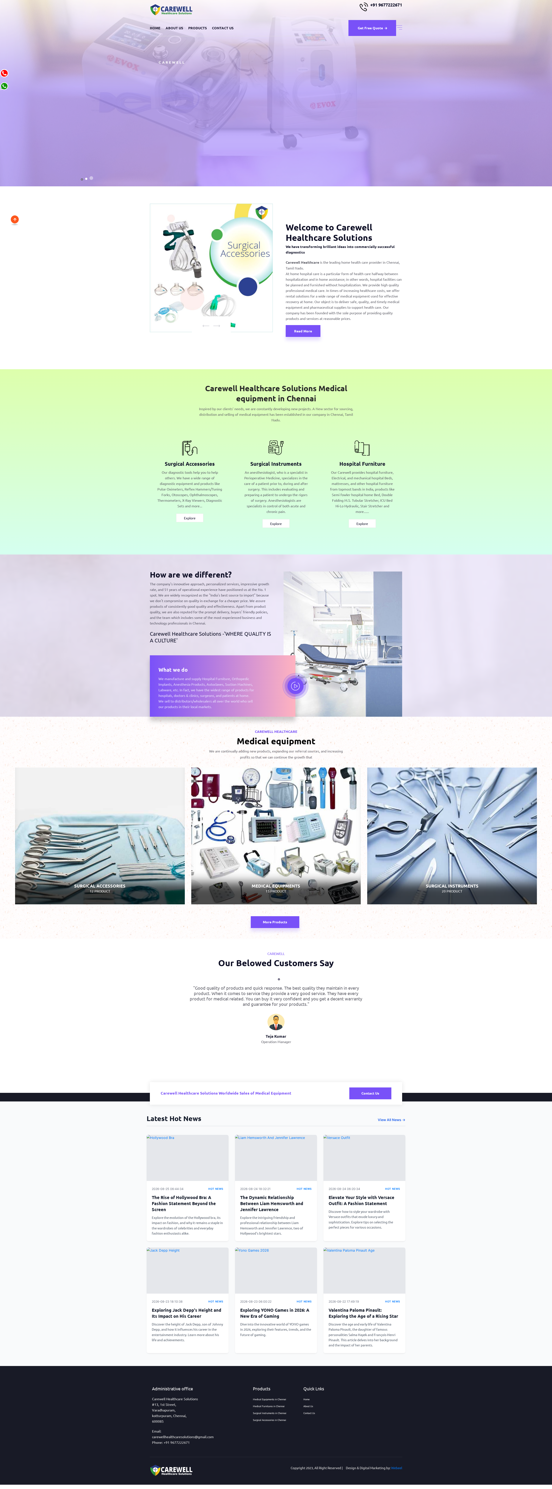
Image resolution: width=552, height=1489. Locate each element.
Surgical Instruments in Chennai (269, 1413)
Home (155, 28)
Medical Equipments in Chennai (269, 1399)
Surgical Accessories (190, 463)
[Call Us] (4, 72)
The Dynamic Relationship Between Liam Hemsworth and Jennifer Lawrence (271, 1203)
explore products (178, 131)
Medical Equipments (276, 864)
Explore (190, 518)
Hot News (215, 1188)
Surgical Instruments (276, 463)
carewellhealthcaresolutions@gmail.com (183, 1436)
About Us (174, 28)
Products (197, 28)
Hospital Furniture (362, 463)
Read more (303, 331)
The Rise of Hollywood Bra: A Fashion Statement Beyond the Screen (184, 1203)
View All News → (391, 1120)
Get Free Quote (370, 28)
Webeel (396, 1468)
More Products (275, 922)
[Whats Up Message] (4, 85)
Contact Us (223, 28)
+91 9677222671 (386, 5)
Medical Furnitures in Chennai (269, 1406)
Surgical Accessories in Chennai (269, 1420)
